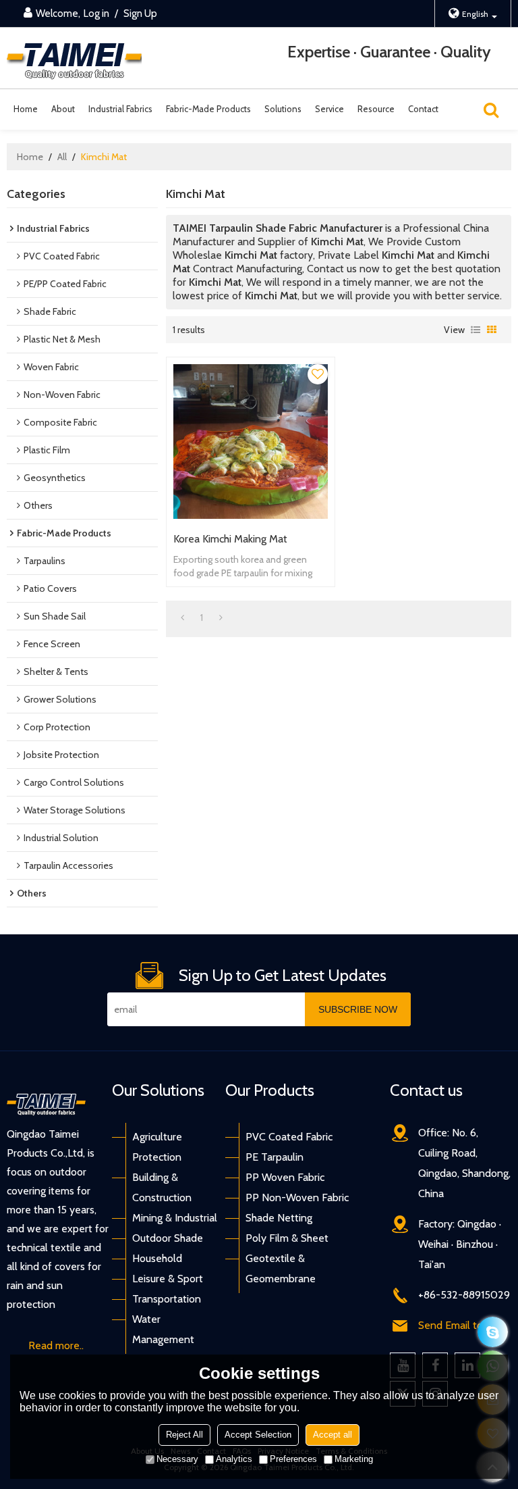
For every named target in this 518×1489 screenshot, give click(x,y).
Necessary (177, 1459)
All (62, 157)
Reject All (184, 1435)
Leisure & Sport (167, 1278)
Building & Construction (162, 1187)
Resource (376, 109)
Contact (423, 109)
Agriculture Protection (157, 1146)
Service (329, 109)
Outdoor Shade (167, 1238)
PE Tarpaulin (275, 1157)
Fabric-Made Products (208, 109)
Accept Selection (258, 1435)
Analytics (234, 1459)
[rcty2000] (493, 1332)
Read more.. (56, 1345)
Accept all (332, 1435)
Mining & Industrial (174, 1217)
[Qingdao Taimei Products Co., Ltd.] (74, 58)
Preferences (293, 1459)
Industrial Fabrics (120, 109)
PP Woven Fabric (285, 1177)
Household (157, 1258)
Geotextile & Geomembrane (281, 1268)
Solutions (282, 109)
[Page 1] (182, 617)
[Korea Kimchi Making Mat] (250, 441)
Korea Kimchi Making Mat (230, 538)
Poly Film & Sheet (287, 1238)
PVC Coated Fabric (289, 1136)
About (63, 109)
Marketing (354, 1459)
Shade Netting (279, 1217)
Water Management (163, 1329)
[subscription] (358, 1009)
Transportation (166, 1298)
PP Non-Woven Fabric (297, 1197)
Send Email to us (457, 1325)
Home (25, 109)
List (475, 329)
